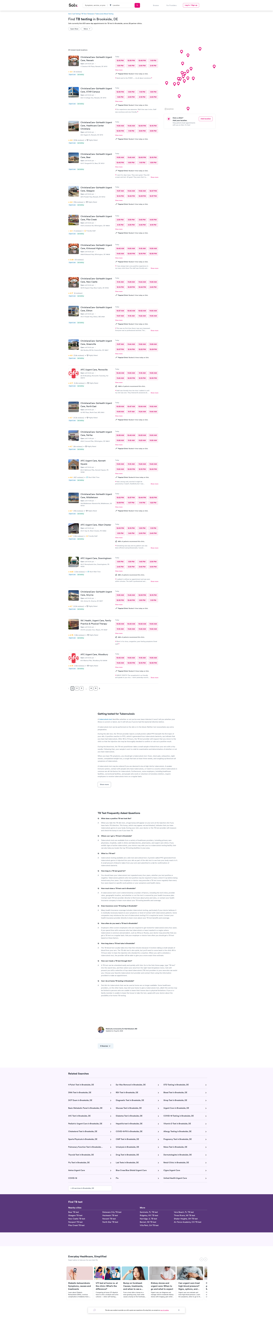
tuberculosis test (105, 719)
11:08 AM (120, 440)
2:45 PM (153, 97)
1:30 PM (120, 66)
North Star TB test (110, 1222)
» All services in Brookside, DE (82, 1188)
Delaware (91, 14)
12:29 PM (142, 196)
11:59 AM (153, 282)
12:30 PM (131, 60)
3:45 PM (142, 220)
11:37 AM (120, 191)
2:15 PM (153, 66)
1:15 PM (153, 60)
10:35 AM (120, 624)
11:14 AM (120, 282)
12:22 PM (131, 196)
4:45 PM (142, 225)
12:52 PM (153, 497)
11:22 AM (142, 316)
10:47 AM (131, 406)
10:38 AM (120, 435)
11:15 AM (142, 248)
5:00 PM (153, 567)
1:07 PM (131, 503)
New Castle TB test (76, 1218)
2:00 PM (142, 66)
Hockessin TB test (110, 1215)
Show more (154, 177)
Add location (206, 119)
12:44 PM (142, 287)
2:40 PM (153, 533)
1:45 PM (131, 66)
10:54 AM (142, 406)
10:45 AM (120, 248)
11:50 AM (120, 469)
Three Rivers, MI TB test (184, 1215)
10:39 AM (120, 406)
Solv (69, 14)
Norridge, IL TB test (148, 1218)
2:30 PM (120, 220)
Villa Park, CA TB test (149, 1225)
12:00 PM (142, 126)
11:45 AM (131, 126)
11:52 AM (142, 191)
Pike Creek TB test (76, 1225)
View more (119, 70)
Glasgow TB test (75, 1215)
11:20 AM (142, 464)
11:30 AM (120, 126)
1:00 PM (131, 92)
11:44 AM (131, 191)
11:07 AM (120, 316)
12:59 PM (120, 503)
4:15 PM (120, 225)
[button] (178, 79)
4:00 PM (153, 220)
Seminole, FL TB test (149, 1212)
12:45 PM (142, 60)
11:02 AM (153, 406)
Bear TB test (73, 1212)
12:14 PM (120, 196)
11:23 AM (142, 440)
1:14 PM (142, 503)
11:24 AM (142, 411)
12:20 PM (153, 469)
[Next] (205, 1259)
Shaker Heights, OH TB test (186, 1218)
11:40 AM (153, 464)
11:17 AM (131, 411)
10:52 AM (142, 311)
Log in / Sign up (191, 5)
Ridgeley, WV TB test (149, 1215)
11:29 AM (131, 282)
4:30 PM (131, 225)
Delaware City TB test (111, 1212)
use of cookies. (164, 1310)
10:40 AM (131, 624)
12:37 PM (153, 196)
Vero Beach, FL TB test (184, 1212)
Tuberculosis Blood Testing (104, 14)
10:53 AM (142, 435)
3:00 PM (142, 131)
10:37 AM (120, 311)
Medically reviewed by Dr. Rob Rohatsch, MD (121, 1029)
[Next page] (99, 688)
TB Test (83, 14)
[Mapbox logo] (169, 109)
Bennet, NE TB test (148, 1222)
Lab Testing (76, 14)
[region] (190, 79)
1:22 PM (153, 503)
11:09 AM (120, 411)
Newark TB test (109, 1218)
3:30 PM (153, 131)
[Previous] (201, 1259)
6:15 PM (153, 225)
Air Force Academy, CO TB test (187, 1222)
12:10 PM (142, 469)
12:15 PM (120, 60)
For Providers (171, 5)
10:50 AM (142, 624)
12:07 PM (153, 191)
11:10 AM (131, 464)
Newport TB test (75, 1222)
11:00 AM (131, 248)
